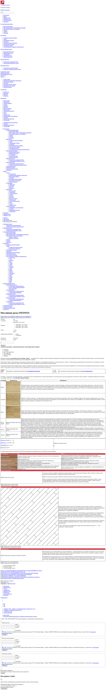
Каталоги (5, 107)
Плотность (3, 442)
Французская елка (7, 57)
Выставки (5, 93)
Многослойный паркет (6, 49)
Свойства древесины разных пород (12, 69)
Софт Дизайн (6, 79)
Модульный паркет (8, 26)
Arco (10, 259)
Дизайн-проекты (7, 103)
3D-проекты (6, 102)
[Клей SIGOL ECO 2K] (8, 571)
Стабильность (4, 445)
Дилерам (5, 117)
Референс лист (7, 215)
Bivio (10, 261)
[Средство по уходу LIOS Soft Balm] (11, 573)
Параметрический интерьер (10, 43)
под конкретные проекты (33, 371)
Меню (4, 16)
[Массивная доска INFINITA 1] (23, 316)
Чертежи (5, 105)
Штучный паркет (5, 65)
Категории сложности (14, 248)
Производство (6, 17)
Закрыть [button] (3, 673)
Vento (10, 281)
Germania (11, 266)
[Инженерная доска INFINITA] (9, 574)
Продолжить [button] (4, 583)
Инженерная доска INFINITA (24, 574)
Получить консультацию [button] (6, 346)
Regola (10, 277)
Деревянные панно (8, 45)
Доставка (5, 83)
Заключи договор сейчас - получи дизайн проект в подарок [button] (26, 346)
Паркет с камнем (13, 237)
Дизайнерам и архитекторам (10, 116)
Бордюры (5, 33)
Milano (10, 270)
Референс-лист (7, 19)
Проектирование (7, 87)
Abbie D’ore (12, 257)
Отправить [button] (4, 634)
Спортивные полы (5, 71)
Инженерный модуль (8, 51)
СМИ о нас (6, 92)
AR (4, 606)
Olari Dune (11, 273)
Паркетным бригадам (8, 118)
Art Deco (11, 260)
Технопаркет (6, 54)
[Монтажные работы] (7, 578)
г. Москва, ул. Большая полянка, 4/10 (12, 610)
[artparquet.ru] (4, 597)
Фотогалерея (6, 100)
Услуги (2, 76)
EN (4, 605)
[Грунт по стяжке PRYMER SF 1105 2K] (12, 570)
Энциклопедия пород (8, 111)
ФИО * (17, 624)
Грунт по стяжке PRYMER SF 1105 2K (32, 570)
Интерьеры (3, 35)
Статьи (5, 113)
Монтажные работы (8, 82)
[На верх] (1, 620)
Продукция (6, 15)
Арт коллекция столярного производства (13, 46)
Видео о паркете (7, 108)
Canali (10, 264)
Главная (5, 217)
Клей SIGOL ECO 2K (20, 571)
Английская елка (7, 55)
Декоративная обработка (15, 292)
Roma (10, 278)
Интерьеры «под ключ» (9, 85)
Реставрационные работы (9, 84)
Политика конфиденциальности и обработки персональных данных (20, 616)
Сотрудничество (7, 20)
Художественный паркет (7, 24)
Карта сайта (6, 615)
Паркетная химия (5, 73)
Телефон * (17, 626)
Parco (10, 275)
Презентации (6, 109)
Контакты (5, 21)
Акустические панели (8, 44)
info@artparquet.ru (7, 612)
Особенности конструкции (15, 247)
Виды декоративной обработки (17, 287)
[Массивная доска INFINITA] (8, 316)
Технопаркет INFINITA (20, 575)
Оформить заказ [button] (11, 583)
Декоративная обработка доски (11, 63)
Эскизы (5, 104)
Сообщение (18, 630)
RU (4, 603)
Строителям (6, 120)
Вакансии (5, 95)
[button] (1, 11)
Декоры (5, 30)
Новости (5, 94)
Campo (11, 262)
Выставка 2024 (13, 288)
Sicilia (10, 279)
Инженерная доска (8, 53)
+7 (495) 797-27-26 (5, 5)
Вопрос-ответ (6, 115)
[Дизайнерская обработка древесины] (11, 577)
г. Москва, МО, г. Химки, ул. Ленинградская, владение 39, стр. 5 (19, 608)
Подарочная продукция (6, 74)
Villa (10, 282)
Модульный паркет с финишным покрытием (14, 27)
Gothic (10, 268)
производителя (89, 371)
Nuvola (11, 271)
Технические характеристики (10, 61)
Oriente (11, 274)
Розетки (5, 31)
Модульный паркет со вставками (11, 29)
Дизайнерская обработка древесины (12, 80)
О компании (4, 89)
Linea (10, 269)
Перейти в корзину (5, 10)
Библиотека (3, 98)
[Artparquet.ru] (2, 3)
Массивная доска (5, 59)
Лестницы (6, 41)
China (10, 265)
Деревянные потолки (8, 40)
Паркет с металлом (14, 238)
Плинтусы (3, 75)
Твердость (3, 440)
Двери (5, 39)
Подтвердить (4, 688)
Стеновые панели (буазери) (10, 37)
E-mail (16, 627)
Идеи (4, 112)
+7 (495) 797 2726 (7, 611)
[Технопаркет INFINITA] (7, 575)
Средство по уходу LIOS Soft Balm (29, 573)
